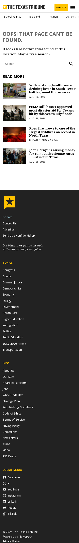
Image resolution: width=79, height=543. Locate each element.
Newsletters (10, 438)
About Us (8, 371)
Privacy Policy (11, 425)
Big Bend (34, 16)
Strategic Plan (11, 401)
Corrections (10, 432)
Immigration (10, 325)
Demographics (12, 288)
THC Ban (53, 16)
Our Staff (8, 377)
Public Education (13, 337)
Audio (6, 444)
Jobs (5, 389)
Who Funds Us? (12, 395)
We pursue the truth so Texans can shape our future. (23, 247)
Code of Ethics (12, 413)
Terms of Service (14, 419)
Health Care (10, 313)
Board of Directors (15, 383)
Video (6, 450)
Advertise (9, 229)
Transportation (12, 349)
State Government (14, 343)
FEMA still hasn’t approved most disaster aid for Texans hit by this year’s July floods (51, 110)
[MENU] (73, 8)
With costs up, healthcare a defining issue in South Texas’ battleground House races (52, 88)
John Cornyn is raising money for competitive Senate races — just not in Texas (52, 153)
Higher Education (13, 319)
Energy (7, 301)
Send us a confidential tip (19, 235)
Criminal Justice (12, 282)
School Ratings (12, 16)
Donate (61, 7)
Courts (7, 276)
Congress (9, 270)
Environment (11, 307)
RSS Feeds (9, 456)
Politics (7, 331)
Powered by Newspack (17, 536)
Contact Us (9, 223)
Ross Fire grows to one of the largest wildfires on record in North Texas (52, 132)
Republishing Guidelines (18, 407)
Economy (9, 294)
